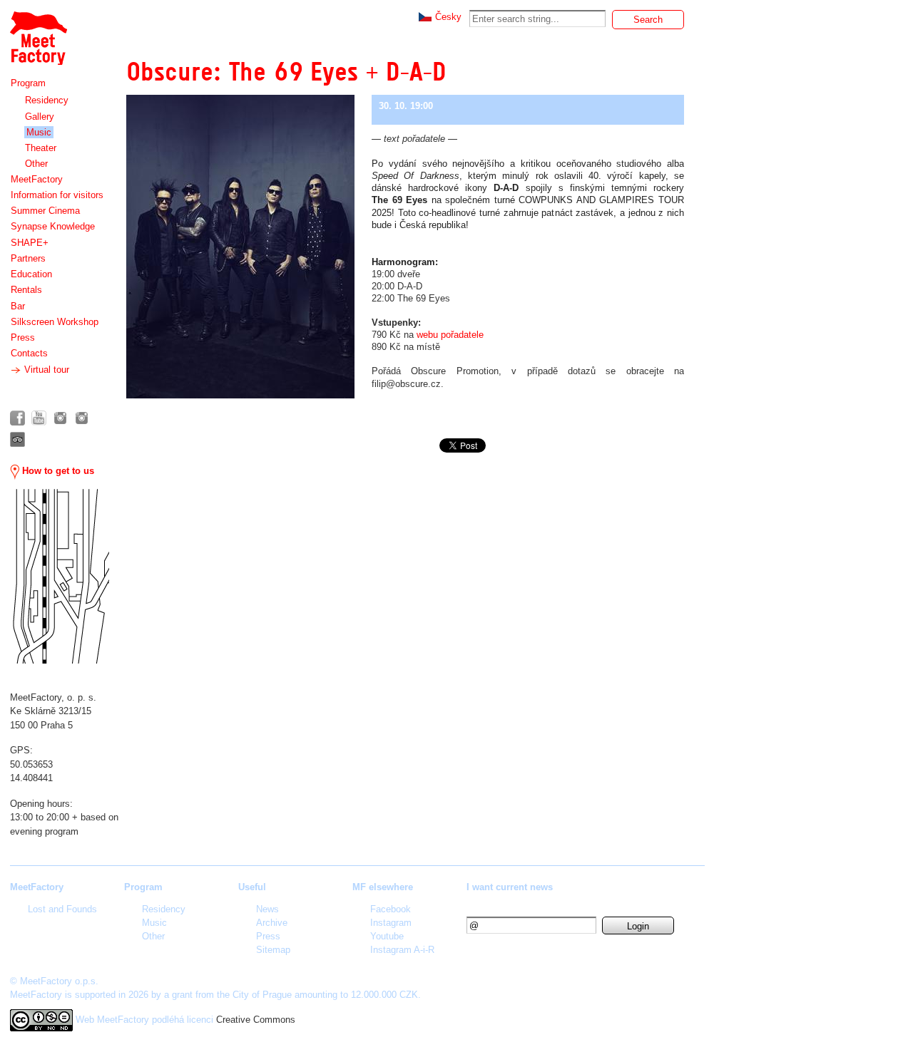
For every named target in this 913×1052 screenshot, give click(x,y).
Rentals (26, 289)
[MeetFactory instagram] (60, 418)
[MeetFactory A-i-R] (81, 418)
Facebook (390, 909)
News (267, 909)
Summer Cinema (45, 210)
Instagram (391, 922)
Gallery (39, 116)
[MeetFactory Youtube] (38, 418)
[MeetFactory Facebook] (17, 418)
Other (36, 163)
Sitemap (273, 949)
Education (31, 274)
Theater (40, 148)
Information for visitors (57, 195)
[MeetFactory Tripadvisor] (17, 439)
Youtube (387, 936)
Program (28, 83)
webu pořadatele (450, 334)
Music (38, 132)
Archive (271, 922)
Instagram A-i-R (402, 949)
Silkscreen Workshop (54, 321)
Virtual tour (45, 369)
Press (23, 337)
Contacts (29, 353)
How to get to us (56, 470)
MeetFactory (37, 179)
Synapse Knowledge (53, 226)
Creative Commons (255, 1019)
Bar (18, 306)
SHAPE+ (30, 242)
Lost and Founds (62, 909)
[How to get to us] (59, 576)
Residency (46, 100)
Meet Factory (38, 31)
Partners (28, 258)
